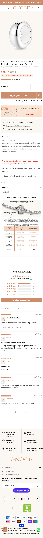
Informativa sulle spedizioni (29, 533)
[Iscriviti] (38, 485)
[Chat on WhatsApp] (38, 530)
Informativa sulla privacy (9, 530)
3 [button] (22, 412)
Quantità (5, 86)
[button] (3, 7)
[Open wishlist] (8, 8)
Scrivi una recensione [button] (21, 300)
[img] (6, 314)
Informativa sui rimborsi (11, 533)
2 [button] (18, 412)
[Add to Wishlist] (39, 95)
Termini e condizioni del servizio (29, 530)
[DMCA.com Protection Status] (27, 508)
